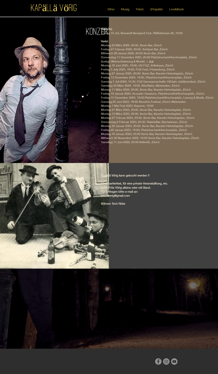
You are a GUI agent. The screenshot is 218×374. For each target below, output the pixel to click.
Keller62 (144, 142)
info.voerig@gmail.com (115, 195)
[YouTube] (174, 361)
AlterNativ (147, 85)
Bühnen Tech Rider (113, 203)
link (151, 61)
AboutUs (144, 101)
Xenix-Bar (148, 73)
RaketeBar (153, 122)
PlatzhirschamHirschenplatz (169, 57)
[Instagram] (166, 361)
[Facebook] (158, 361)
